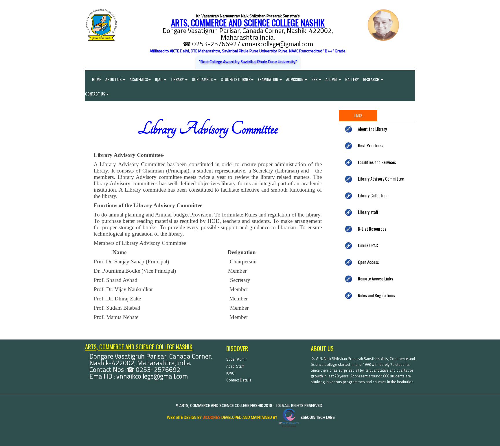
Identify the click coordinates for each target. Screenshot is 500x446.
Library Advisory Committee (381, 178)
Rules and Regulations (376, 295)
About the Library (372, 129)
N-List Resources (372, 228)
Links (358, 115)
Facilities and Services (377, 162)
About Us (113, 79)
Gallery (352, 79)
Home (93, 79)
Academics (139, 79)
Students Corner (236, 79)
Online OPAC (368, 245)
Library (178, 79)
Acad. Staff (235, 366)
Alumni (332, 79)
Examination (268, 79)
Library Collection (372, 195)
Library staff (368, 212)
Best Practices (370, 145)
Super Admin (236, 359)
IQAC (159, 79)
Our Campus (203, 79)
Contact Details (238, 380)
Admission (295, 79)
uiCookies (211, 417)
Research (371, 79)
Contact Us (95, 94)
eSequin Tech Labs (317, 417)
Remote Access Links (375, 278)
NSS (314, 79)
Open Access (368, 262)
